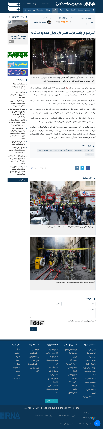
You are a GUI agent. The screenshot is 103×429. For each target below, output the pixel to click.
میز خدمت (91, 386)
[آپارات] (65, 408)
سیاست (80, 10)
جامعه (55, 10)
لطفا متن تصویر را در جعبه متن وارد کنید (81, 321)
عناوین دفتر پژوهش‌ (73, 383)
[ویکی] (29, 408)
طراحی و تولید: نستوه (89, 419)
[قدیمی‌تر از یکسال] (62, 203)
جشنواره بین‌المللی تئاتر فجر (51, 391)
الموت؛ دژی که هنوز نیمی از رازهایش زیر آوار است (18, 37)
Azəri (18, 360)
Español (16, 367)
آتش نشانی (89, 150)
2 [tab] (15, 17)
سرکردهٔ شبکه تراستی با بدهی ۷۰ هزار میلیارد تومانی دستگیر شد (17, 103)
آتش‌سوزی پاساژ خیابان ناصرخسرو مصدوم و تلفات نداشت (76, 282)
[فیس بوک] (41, 408)
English (16, 353)
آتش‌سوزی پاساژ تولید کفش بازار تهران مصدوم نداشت (63, 32)
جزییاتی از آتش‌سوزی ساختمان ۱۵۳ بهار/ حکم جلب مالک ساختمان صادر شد (70, 227)
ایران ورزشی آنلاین (34, 369)
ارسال (33, 329)
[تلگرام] (77, 408)
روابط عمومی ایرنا (89, 367)
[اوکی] (33, 408)
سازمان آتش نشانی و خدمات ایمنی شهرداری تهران (55, 150)
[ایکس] (73, 408)
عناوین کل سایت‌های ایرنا (71, 362)
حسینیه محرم (53, 385)
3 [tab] (12, 17)
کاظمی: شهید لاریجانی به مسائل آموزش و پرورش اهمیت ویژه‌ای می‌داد (16, 122)
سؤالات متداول (90, 360)
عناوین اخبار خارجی (72, 376)
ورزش (67, 10)
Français (16, 378)
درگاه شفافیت (90, 378)
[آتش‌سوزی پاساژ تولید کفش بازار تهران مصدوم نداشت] (62, 56)
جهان (61, 10)
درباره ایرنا (91, 349)
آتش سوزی (78, 150)
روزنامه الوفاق (34, 356)
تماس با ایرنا (91, 353)
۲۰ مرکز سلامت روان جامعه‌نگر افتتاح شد (18, 142)
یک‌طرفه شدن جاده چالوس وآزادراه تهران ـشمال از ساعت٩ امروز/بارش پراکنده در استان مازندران (17, 133)
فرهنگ (48, 10)
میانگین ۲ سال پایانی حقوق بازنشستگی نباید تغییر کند (17, 95)
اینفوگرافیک (53, 374)
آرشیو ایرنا (92, 356)
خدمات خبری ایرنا (89, 396)
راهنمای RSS (90, 364)
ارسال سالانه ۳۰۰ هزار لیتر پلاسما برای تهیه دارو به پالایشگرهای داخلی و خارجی (16, 160)
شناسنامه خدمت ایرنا (89, 373)
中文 (18, 349)
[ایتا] (53, 408)
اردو (18, 375)
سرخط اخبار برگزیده (73, 355)
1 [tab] (18, 17)
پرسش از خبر (53, 371)
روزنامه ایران (34, 353)
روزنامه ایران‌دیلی (33, 364)
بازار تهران (90, 154)
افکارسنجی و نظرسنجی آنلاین (52, 351)
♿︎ (97, 423)
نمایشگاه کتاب (53, 367)
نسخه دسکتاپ (51, 401)
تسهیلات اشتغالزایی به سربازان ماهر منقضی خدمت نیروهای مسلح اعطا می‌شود (17, 171)
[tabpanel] (18, 32)
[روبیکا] (69, 408)
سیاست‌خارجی (38, 10)
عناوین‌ (87, 10)
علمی (29, 10)
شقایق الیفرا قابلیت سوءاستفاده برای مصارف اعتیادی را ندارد (17, 150)
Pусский (16, 371)
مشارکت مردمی (90, 382)
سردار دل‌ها (54, 356)
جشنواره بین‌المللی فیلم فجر (51, 362)
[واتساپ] (25, 408)
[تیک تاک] (37, 408)
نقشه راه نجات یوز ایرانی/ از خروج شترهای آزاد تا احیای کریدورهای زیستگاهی (16, 113)
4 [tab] (9, 17)
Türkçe (17, 364)
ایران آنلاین (35, 360)
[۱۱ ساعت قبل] (18, 26)
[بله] (61, 408)
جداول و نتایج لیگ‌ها (53, 380)
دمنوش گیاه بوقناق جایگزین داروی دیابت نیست (18, 86)
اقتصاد (73, 10)
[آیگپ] (57, 408)
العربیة (18, 356)
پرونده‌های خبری (71, 349)
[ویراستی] (45, 408)
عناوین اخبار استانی (72, 369)
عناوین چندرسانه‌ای (72, 391)
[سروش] (49, 408)
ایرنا (75, 3)
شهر (44, 18)
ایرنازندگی (35, 349)
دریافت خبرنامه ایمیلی (90, 391)
